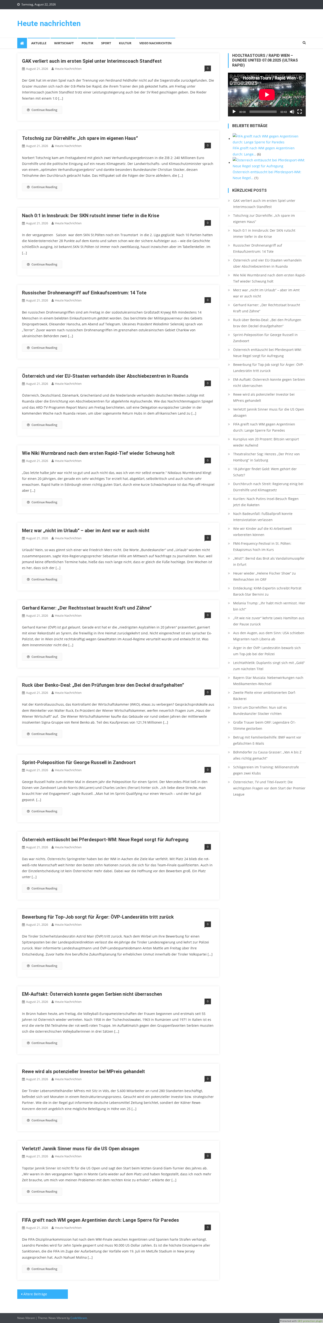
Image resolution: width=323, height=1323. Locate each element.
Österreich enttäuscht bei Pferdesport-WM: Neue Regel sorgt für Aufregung (105, 839)
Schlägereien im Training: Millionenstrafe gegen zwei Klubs (266, 770)
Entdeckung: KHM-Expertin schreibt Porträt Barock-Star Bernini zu (267, 591)
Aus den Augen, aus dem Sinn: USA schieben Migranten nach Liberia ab (268, 636)
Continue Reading (44, 110)
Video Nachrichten (155, 43)
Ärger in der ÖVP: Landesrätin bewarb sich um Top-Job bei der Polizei (267, 651)
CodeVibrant (78, 1318)
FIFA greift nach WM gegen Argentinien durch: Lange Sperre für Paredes (100, 1220)
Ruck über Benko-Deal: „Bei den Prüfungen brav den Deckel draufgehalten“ (103, 685)
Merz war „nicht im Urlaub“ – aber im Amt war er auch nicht (85, 530)
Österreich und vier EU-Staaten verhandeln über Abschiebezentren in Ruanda (105, 376)
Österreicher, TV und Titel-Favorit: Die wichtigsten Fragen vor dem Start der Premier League (269, 788)
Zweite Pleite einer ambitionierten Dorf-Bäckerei (264, 695)
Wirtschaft (64, 43)
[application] (267, 94)
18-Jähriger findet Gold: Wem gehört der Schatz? (265, 472)
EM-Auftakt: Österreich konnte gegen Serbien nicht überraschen (92, 994)
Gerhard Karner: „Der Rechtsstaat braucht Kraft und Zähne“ (87, 608)
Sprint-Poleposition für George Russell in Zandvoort (79, 762)
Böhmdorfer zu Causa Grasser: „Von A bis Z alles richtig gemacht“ (267, 755)
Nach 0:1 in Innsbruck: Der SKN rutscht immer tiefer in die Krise (90, 215)
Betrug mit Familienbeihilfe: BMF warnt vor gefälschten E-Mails (267, 740)
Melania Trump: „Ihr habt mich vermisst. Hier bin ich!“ (269, 606)
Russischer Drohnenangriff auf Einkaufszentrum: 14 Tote (84, 293)
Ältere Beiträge (35, 1294)
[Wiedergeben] (234, 111)
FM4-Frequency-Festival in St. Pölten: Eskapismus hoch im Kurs (262, 546)
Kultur (125, 43)
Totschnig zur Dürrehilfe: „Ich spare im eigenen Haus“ (80, 138)
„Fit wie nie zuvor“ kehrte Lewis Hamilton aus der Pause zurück (268, 621)
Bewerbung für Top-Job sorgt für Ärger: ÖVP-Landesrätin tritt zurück (98, 917)
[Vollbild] (299, 111)
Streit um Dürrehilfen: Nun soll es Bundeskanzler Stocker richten (260, 710)
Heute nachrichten (49, 23)
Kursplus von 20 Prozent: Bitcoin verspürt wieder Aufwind (266, 442)
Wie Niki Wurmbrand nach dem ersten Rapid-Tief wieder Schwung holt (98, 453)
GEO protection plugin (310, 1321)
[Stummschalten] (292, 111)
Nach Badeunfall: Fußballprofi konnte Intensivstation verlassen (262, 516)
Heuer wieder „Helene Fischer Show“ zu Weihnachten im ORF (264, 576)
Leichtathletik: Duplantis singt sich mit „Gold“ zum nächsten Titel (269, 665)
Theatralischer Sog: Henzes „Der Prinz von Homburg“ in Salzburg (266, 457)
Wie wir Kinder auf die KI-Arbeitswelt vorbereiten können (262, 531)
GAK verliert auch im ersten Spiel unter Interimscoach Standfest (92, 61)
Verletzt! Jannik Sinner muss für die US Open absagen (80, 1148)
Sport (106, 43)
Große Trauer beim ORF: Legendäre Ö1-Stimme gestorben (264, 725)
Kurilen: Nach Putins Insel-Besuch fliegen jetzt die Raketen (266, 501)
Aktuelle (38, 43)
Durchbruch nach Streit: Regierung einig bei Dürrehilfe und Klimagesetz (268, 487)
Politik (87, 43)
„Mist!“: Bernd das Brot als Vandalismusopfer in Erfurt (269, 561)
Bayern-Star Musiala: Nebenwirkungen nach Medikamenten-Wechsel (268, 680)
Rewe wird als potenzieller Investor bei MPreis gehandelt (83, 1071)
